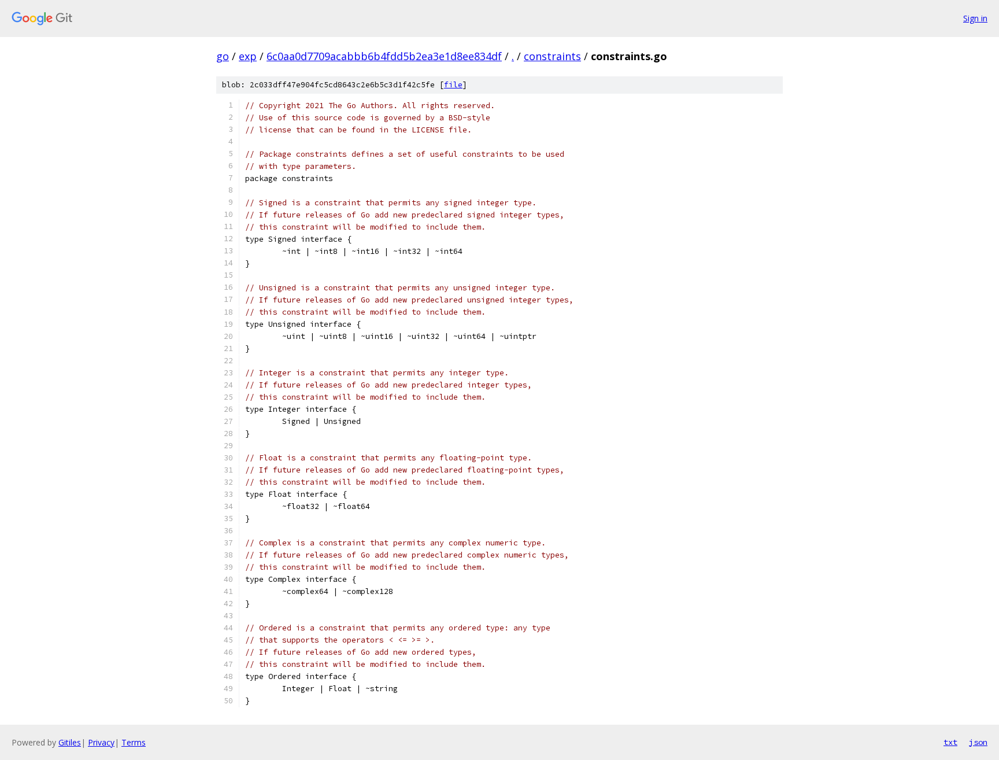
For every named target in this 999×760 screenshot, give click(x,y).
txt (950, 742)
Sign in (975, 18)
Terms (133, 742)
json (978, 742)
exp (248, 56)
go (222, 56)
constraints (552, 56)
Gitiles (69, 742)
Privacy (101, 742)
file (453, 85)
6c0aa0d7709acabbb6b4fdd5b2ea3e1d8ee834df (384, 56)
